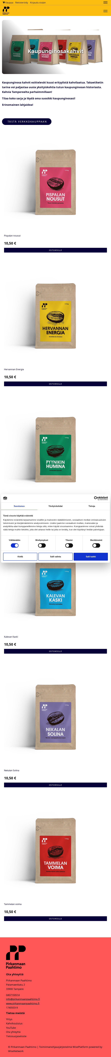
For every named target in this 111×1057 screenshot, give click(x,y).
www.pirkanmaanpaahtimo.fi (22, 1003)
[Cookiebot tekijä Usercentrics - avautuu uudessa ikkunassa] (96, 498)
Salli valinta (55, 556)
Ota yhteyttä (13, 1032)
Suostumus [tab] (19, 506)
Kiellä (20, 556)
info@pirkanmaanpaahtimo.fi (23, 999)
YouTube (11, 1027)
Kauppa (9, 2)
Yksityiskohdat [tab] (55, 506)
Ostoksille (55, 250)
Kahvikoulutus (14, 1023)
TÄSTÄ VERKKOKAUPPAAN (26, 121)
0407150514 (13, 994)
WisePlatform (80, 1046)
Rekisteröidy (21, 2)
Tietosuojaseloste (16, 1036)
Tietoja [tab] (92, 506)
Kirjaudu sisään (38, 2)
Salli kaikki (91, 556)
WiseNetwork (16, 1051)
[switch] (42, 545)
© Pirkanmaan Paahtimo (22, 1046)
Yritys (9, 1019)
